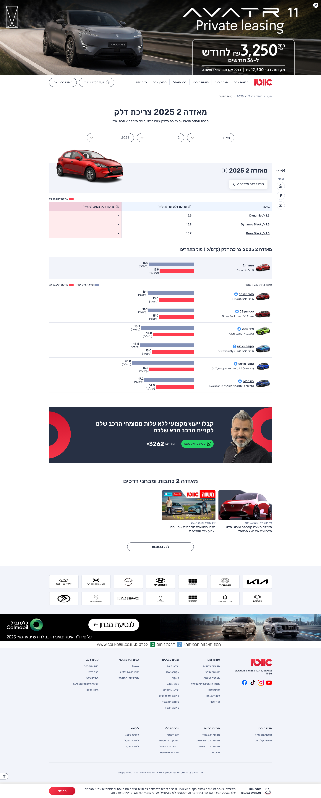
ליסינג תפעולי (131, 740)
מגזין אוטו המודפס (129, 678)
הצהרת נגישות (211, 678)
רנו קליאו (248, 381)
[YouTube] (269, 683)
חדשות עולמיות (263, 740)
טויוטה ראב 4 (172, 707)
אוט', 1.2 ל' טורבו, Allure (241, 333)
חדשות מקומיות (263, 734)
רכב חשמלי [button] (180, 82)
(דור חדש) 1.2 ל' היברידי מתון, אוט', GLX (233, 368)
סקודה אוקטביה (170, 701)
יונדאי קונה (173, 666)
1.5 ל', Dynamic (259, 215)
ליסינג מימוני (132, 734)
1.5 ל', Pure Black (258, 233)
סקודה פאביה (245, 346)
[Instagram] (261, 683)
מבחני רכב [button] (221, 82)
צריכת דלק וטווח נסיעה (85, 684)
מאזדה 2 (248, 265)
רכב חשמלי (173, 734)
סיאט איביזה (246, 294)
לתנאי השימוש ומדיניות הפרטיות (131, 792)
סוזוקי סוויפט (246, 364)
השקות (216, 752)
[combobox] (213, 137)
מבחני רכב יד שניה (209, 746)
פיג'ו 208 (248, 329)
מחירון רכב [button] (159, 82)
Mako (135, 666)
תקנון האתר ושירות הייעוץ (205, 684)
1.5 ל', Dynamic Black (255, 224)
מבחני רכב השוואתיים (208, 740)
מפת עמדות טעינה (169, 740)
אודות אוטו (214, 690)
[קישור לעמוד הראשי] (263, 82)
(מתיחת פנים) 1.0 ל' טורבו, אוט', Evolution (231, 386)
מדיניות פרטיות (211, 666)
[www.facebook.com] (244, 683)
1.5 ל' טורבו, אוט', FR (243, 299)
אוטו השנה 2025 (129, 672)
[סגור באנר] (315, 5)
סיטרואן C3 (247, 311)
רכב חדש (93, 672)
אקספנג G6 (172, 672)
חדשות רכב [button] (241, 82)
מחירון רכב (92, 678)
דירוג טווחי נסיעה (169, 752)
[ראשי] (261, 662)
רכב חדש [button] (141, 82)
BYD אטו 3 (173, 684)
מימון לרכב (92, 690)
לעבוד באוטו (213, 695)
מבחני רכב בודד (211, 734)
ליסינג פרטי (132, 746)
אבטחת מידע (212, 672)
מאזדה (258, 96)
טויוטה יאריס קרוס (169, 695)
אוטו (269, 96)
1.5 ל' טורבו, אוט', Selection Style (236, 351)
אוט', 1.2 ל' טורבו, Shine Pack (238, 316)
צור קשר (215, 701)
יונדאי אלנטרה (171, 690)
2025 (240, 96)
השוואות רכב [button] (201, 82)
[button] (96, 82)
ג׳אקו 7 (175, 678)
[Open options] (192, 137)
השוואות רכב (91, 666)
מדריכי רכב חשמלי (169, 746)
